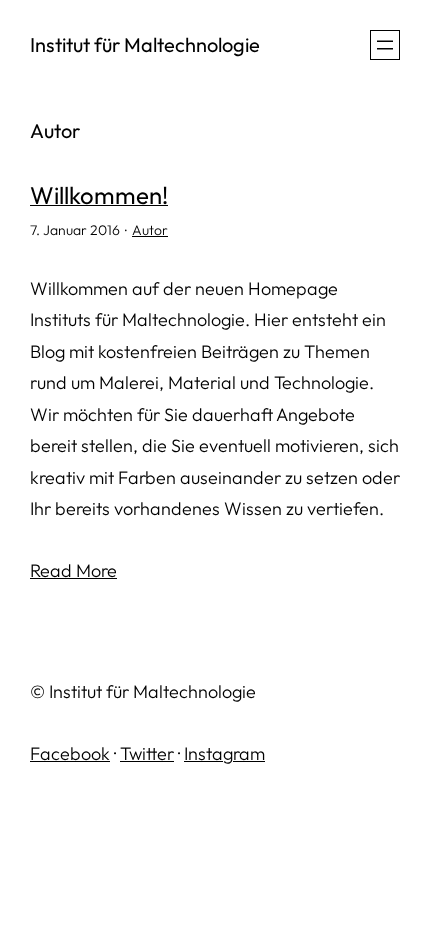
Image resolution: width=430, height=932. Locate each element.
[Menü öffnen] (385, 45)
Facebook (70, 753)
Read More (73, 570)
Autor (150, 230)
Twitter (147, 753)
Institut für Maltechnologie (145, 44)
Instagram (224, 753)
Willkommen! (99, 195)
